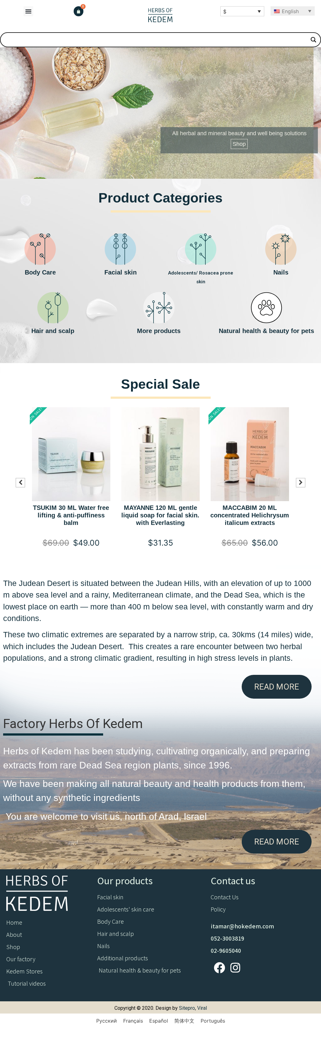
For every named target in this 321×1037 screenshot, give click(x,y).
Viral (202, 1008)
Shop (239, 144)
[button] (29, 11)
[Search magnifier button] (313, 39)
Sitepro (187, 1008)
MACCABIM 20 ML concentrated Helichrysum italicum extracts (249, 515)
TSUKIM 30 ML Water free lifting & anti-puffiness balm (71, 515)
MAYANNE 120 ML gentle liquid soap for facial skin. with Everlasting (160, 515)
